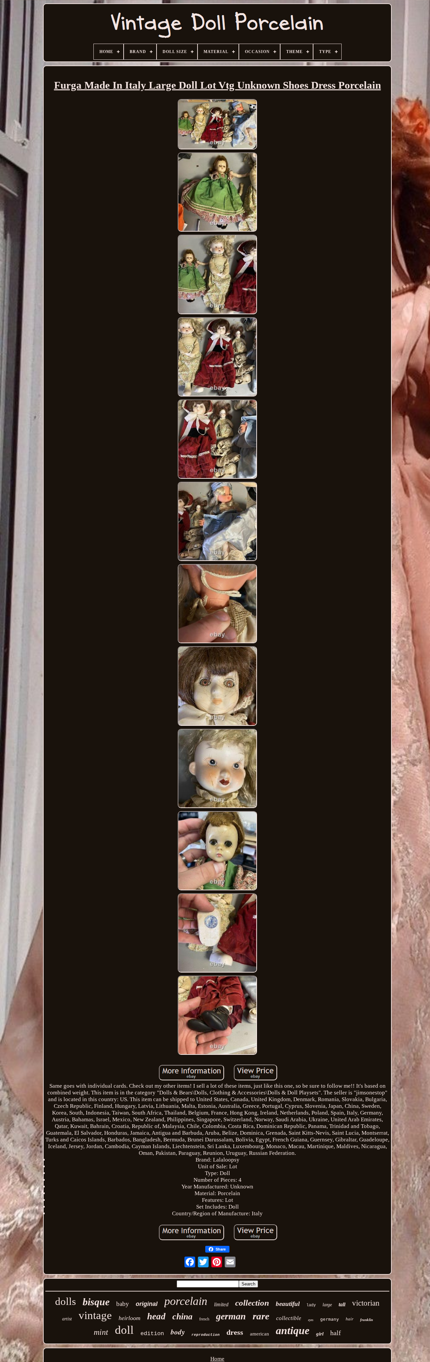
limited (221, 1304)
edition (152, 1333)
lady (311, 1305)
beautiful (288, 1303)
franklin (366, 1320)
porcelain (185, 1301)
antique (292, 1330)
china (182, 1316)
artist (67, 1318)
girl (320, 1333)
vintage (95, 1315)
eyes (310, 1320)
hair (349, 1318)
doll (124, 1329)
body (178, 1332)
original (147, 1304)
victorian (366, 1303)
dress (234, 1332)
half (335, 1332)
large (327, 1304)
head (156, 1316)
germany (329, 1319)
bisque (96, 1301)
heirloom (129, 1318)
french (204, 1319)
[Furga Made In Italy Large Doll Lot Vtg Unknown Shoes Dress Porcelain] (217, 125)
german (231, 1316)
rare (261, 1316)
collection (252, 1302)
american (259, 1333)
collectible (288, 1318)
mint (101, 1332)
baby (122, 1303)
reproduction (205, 1335)
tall (342, 1304)
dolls (65, 1301)
